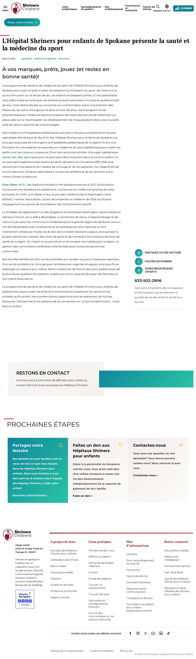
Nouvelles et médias (176, 550)
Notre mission (58, 566)
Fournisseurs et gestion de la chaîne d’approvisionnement (140, 607)
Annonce (64, 58)
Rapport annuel (60, 597)
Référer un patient (100, 556)
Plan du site (126, 651)
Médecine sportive (45, 58)
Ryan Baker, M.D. (13, 184)
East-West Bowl (173, 572)
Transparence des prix (139, 598)
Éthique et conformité (64, 591)
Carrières (131, 554)
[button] (158, 8)
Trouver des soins (99, 594)
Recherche (133, 570)
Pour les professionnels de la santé (140, 562)
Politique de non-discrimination (67, 651)
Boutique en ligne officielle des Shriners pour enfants (176, 591)
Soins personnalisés (62, 572)
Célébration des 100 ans (64, 559)
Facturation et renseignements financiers (98, 603)
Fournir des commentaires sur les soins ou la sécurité (101, 616)
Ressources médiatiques (171, 558)
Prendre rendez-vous (101, 550)
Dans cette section (20, 22)
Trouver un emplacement (97, 586)
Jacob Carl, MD (12, 157)
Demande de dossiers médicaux (101, 564)
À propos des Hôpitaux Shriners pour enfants (64, 552)
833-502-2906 (148, 280)
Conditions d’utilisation (102, 651)
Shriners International (177, 566)
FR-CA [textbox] (166, 10)
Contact (93, 572)
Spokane (27, 58)
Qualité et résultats (62, 584)
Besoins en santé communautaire (136, 590)
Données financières (138, 582)
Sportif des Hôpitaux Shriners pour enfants (177, 580)
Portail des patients (100, 578)
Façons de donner (137, 576)
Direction (56, 578)
